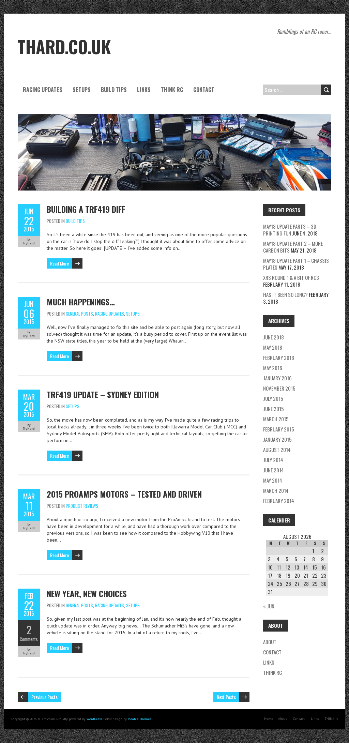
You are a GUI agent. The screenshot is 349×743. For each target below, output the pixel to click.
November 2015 (279, 388)
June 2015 (273, 408)
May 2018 (272, 347)
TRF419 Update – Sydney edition (103, 394)
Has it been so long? (285, 294)
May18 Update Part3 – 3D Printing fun (289, 230)
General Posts (79, 313)
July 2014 (273, 460)
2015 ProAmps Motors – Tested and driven (124, 494)
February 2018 (278, 357)
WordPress (94, 719)
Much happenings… (81, 301)
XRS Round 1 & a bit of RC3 (291, 277)
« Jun (268, 606)
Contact (203, 90)
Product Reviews (82, 505)
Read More (59, 263)
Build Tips (114, 90)
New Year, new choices (87, 593)
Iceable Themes (139, 719)
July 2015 (273, 398)
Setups (82, 90)
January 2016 (277, 378)
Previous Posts (44, 696)
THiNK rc (172, 90)
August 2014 (277, 449)
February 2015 (278, 429)
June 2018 (273, 337)
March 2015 (276, 419)
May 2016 (272, 368)
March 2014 (276, 490)
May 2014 (272, 480)
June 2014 (273, 470)
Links (144, 90)
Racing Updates (42, 90)
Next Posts (226, 696)
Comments (29, 639)
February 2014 (278, 500)
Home (268, 718)
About (269, 642)
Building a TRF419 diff (86, 209)
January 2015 (277, 439)
